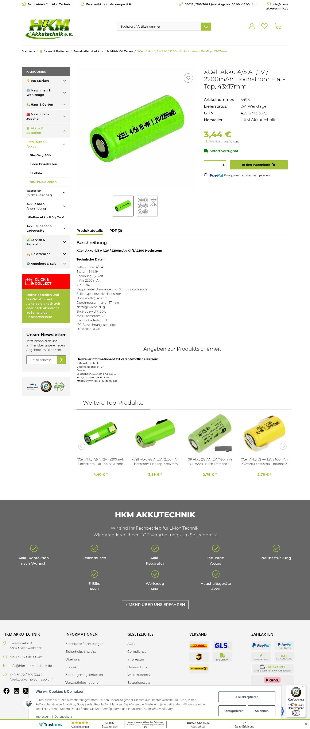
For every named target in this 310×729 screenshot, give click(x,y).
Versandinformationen (83, 683)
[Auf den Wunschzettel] (188, 78)
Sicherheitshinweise (81, 652)
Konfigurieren (234, 711)
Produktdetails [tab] (90, 231)
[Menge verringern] (207, 165)
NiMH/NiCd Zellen (43, 182)
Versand (234, 141)
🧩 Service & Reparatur (35, 242)
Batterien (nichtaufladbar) (39, 193)
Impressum (42, 716)
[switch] (296, 713)
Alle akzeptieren (247, 697)
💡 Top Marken (37, 81)
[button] (252, 26)
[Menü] (303, 687)
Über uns (72, 659)
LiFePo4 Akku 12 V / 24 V (45, 217)
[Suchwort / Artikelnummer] (206, 27)
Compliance (136, 652)
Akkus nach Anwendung (36, 206)
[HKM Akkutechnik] (49, 29)
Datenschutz (63, 716)
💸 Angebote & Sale (41, 264)
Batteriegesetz (138, 683)
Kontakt (71, 667)
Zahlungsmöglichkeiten (84, 675)
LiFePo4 (36, 173)
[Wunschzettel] (264, 26)
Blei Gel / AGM (40, 155)
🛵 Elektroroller (38, 254)
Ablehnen (262, 711)
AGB (131, 644)
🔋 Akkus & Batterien (34, 130)
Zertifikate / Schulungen (84, 644)
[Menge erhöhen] (223, 165)
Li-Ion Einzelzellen (43, 164)
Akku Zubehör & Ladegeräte (39, 228)
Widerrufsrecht (139, 675)
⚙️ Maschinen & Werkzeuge (38, 93)
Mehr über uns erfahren (157, 604)
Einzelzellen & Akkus (37, 144)
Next (282, 446)
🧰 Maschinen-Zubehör (37, 116)
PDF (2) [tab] (115, 231)
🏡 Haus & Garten (39, 104)
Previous (83, 446)
